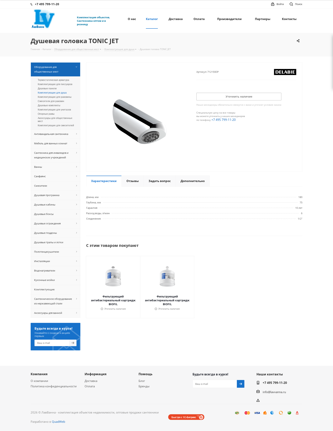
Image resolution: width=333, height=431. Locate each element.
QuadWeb (58, 421)
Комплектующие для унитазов (54, 109)
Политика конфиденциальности (54, 386)
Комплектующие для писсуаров (55, 84)
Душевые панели (47, 88)
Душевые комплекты (49, 105)
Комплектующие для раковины (54, 97)
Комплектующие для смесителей (56, 125)
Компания (39, 374)
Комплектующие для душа (52, 92)
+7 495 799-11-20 (223, 120)
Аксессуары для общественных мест (55, 120)
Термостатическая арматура (53, 80)
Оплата (90, 386)
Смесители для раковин (51, 101)
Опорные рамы (46, 114)
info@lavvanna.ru (274, 392)
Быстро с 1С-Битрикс (184, 417)
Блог (142, 381)
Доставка (91, 381)
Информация (95, 374)
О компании (39, 381)
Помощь (145, 374)
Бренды (144, 386)
